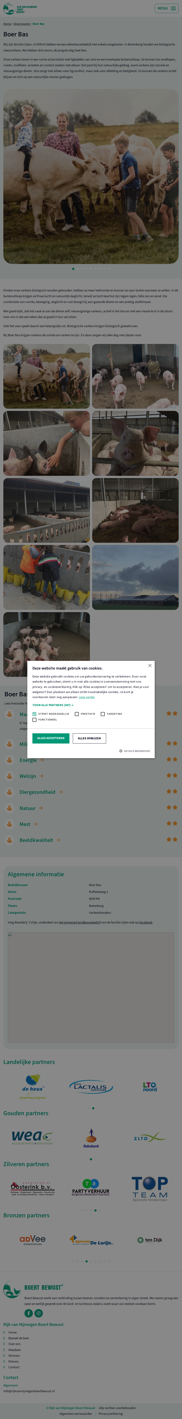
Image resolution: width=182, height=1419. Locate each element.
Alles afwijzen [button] (89, 738)
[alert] (91, 709)
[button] (91, 705)
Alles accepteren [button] (50, 738)
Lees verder (87, 697)
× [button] (149, 666)
